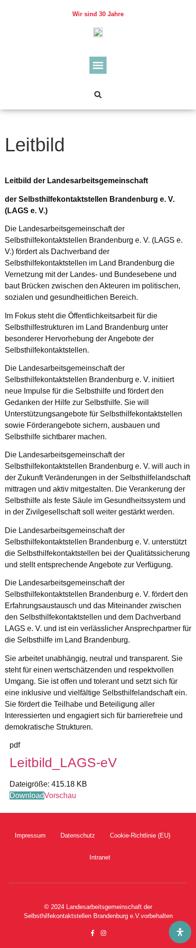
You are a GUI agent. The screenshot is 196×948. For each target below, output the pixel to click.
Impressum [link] (30, 835)
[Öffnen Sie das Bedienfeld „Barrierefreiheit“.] (180, 932)
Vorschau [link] (60, 795)
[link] (98, 32)
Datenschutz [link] (77, 835)
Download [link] (27, 795)
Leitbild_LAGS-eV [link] (63, 762)
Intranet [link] (99, 857)
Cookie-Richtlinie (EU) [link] (140, 835)
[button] (98, 65)
